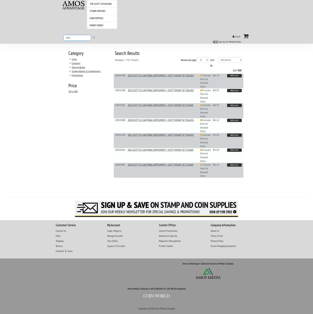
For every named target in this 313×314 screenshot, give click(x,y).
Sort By (212, 62)
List (234, 70)
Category (76, 63)
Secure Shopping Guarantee (223, 246)
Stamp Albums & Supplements (86, 71)
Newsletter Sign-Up (168, 235)
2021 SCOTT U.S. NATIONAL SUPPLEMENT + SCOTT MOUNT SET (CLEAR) (161, 149)
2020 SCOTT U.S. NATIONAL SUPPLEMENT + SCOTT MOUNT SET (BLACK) (161, 120)
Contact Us (61, 230)
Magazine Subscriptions (170, 241)
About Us (215, 230)
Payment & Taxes (64, 251)
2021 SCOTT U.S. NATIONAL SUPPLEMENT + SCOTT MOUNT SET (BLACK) (161, 134)
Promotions (77, 75)
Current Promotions (168, 230)
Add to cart (234, 75)
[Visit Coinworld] (156, 296)
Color (74, 59)
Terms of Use (217, 235)
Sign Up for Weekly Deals (229, 41)
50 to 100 (72, 91)
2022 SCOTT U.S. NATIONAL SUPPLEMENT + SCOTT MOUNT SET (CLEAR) (161, 105)
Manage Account (115, 235)
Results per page (188, 60)
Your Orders (112, 241)
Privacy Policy (217, 241)
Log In (237, 36)
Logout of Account (116, 246)
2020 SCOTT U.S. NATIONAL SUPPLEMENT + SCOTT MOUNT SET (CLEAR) (161, 164)
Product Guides (166, 246)
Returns (59, 246)
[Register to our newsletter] (156, 209)
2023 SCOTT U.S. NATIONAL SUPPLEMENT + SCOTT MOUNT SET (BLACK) (161, 75)
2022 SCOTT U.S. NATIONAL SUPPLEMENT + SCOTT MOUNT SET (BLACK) (161, 90)
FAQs (58, 235)
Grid (239, 70)
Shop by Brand (78, 67)
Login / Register (114, 230)
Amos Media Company (164, 308)
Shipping (60, 241)
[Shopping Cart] (246, 36)
